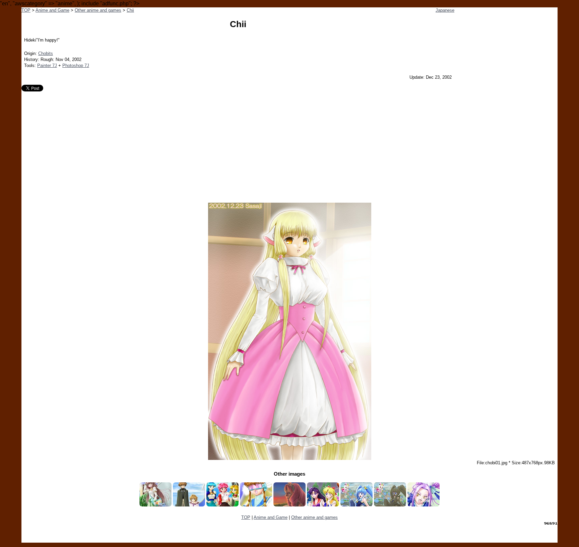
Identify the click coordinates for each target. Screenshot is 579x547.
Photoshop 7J (75, 65)
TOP (25, 10)
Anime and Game (52, 10)
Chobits (45, 53)
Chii (130, 10)
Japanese (445, 10)
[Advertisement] (289, 142)
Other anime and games (98, 10)
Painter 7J (47, 65)
